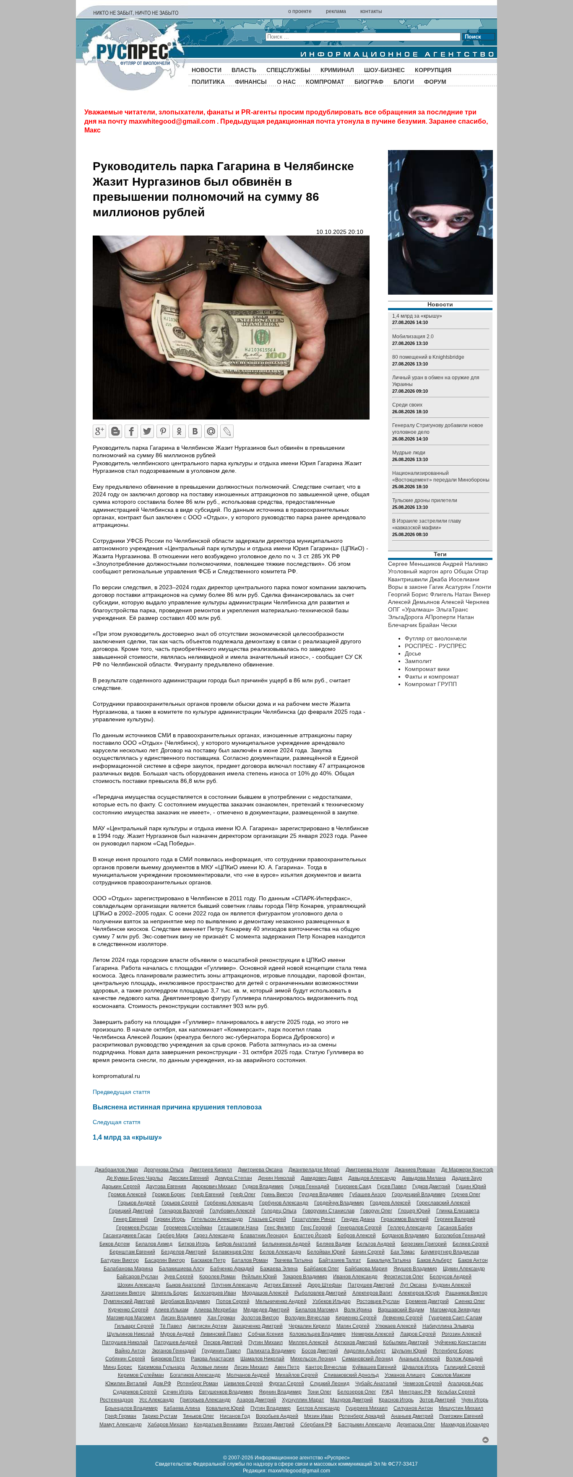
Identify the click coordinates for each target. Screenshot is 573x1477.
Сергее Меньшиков (414, 563)
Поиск (473, 37)
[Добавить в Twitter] (147, 431)
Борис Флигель (432, 594)
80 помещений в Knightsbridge (428, 357)
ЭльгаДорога (405, 617)
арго (446, 571)
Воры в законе (407, 586)
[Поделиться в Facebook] (131, 431)
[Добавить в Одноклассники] (179, 431)
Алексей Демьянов (414, 602)
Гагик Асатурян (450, 586)
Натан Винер (472, 594)
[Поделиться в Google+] (99, 431)
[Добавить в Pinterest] (163, 431)
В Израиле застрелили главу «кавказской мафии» (426, 524)
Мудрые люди (408, 453)
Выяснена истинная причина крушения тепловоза (177, 1107)
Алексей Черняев (465, 602)
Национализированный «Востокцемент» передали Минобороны (441, 476)
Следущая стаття (117, 1122)
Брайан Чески (438, 625)
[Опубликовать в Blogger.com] (115, 431)
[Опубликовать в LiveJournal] (227, 431)
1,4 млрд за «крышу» (127, 1137)
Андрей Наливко (465, 563)
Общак (463, 571)
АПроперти (440, 617)
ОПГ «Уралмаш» (411, 609)
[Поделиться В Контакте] (195, 431)
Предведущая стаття (121, 1091)
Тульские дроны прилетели (424, 500)
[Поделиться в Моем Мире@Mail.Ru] (211, 431)
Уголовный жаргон (413, 571)
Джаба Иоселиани (454, 579)
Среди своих (407, 405)
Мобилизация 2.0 (413, 336)
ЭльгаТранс (452, 609)
